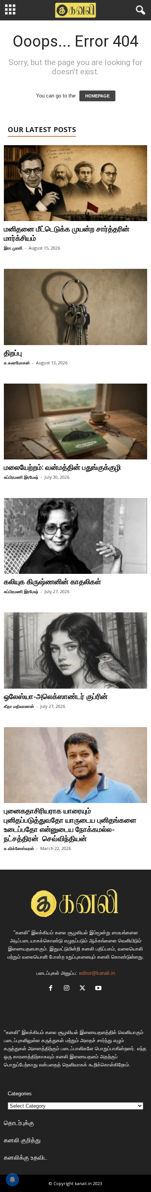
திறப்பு (15, 353)
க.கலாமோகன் (17, 362)
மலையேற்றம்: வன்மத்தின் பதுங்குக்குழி (62, 467)
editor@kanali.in (97, 973)
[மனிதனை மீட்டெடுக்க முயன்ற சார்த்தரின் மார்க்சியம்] (75, 183)
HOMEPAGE (97, 96)
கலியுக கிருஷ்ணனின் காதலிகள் (52, 582)
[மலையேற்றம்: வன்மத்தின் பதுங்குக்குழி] (75, 421)
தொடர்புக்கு (19, 1122)
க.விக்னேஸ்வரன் (19, 848)
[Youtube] (99, 989)
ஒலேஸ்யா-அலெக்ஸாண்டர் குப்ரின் (56, 696)
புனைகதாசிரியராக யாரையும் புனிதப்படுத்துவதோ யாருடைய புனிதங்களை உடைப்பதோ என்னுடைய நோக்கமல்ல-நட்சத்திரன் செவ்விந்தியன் (70, 824)
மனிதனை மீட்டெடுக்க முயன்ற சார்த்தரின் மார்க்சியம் (66, 233)
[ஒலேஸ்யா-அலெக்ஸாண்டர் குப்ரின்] (75, 650)
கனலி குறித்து (22, 1140)
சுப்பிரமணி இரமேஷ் (21, 477)
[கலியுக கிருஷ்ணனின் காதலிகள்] (75, 536)
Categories (20, 1093)
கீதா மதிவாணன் (19, 706)
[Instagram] (68, 989)
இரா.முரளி (13, 248)
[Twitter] (84, 989)
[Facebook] (52, 989)
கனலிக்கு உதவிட (25, 1157)
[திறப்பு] (75, 307)
